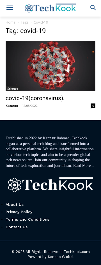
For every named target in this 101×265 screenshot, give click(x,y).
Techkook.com (77, 252)
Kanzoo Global (61, 257)
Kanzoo (12, 105)
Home (10, 22)
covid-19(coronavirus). (35, 98)
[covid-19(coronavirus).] (50, 66)
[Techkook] (50, 185)
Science (12, 89)
